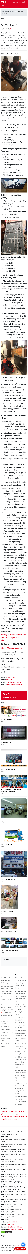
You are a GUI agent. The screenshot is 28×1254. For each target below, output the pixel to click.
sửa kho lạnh (9, 1114)
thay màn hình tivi (6, 1116)
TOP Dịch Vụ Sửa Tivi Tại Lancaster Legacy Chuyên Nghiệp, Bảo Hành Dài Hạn (20, 983)
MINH (4, 2)
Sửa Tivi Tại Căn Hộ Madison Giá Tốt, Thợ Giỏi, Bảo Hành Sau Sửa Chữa (21, 1100)
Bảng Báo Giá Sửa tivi (6, 1017)
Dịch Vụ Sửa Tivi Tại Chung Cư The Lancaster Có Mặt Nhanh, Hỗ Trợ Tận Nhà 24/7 (21, 1049)
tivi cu (3, 1111)
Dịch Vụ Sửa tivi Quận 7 (5, 1039)
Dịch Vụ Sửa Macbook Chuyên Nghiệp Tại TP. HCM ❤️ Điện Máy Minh (7, 1008)
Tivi (16, 11)
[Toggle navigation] (3, 5)
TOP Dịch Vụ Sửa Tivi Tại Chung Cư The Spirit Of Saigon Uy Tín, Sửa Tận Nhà (20, 1009)
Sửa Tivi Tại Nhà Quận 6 (6, 1045)
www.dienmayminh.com (14, 684)
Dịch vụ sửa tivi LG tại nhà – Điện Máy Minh (6, 999)
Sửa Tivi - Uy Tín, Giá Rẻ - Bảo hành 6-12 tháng (6, 980)
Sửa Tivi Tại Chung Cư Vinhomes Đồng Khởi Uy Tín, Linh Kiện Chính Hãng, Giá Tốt (20, 1075)
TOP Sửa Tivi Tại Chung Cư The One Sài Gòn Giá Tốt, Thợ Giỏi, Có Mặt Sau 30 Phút (20, 1022)
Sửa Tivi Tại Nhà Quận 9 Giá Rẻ (6, 1028)
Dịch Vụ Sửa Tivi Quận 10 (5, 1022)
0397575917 (12, 677)
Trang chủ (5, 11)
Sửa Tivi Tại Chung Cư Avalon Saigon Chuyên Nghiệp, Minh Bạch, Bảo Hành (20, 1062)
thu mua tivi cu (9, 1111)
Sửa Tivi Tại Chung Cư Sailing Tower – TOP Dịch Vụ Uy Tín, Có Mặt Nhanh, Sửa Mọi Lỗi (21, 1035)
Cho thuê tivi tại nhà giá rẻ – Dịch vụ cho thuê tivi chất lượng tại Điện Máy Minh (7, 989)
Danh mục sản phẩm (18, 2)
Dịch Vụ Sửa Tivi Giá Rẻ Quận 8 (7, 1034)
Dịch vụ (11, 11)
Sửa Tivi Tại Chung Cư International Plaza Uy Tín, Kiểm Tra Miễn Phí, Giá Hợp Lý (20, 996)
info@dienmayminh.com (13, 682)
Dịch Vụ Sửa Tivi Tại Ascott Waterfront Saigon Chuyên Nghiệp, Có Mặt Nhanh (21, 1088)
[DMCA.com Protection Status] (7, 1232)
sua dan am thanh (18, 1116)
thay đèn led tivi (19, 1114)
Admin (12, 29)
